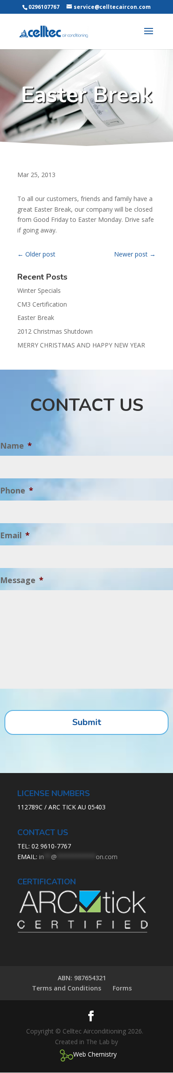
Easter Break (35, 317)
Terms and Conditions (66, 988)
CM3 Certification (42, 304)
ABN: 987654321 (82, 978)
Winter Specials (39, 290)
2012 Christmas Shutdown (55, 331)
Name (16, 446)
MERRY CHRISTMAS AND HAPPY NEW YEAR (81, 345)
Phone (16, 490)
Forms (122, 988)
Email (15, 535)
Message (21, 580)
